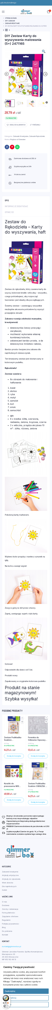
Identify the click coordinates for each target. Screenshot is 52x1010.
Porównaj (36, 125)
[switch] (5, 1006)
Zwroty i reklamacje (10, 909)
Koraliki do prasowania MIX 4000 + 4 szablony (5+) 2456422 (13, 784)
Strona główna (11, 18)
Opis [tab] (7, 200)
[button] (16, 125)
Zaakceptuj (10, 991)
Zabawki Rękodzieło (37, 136)
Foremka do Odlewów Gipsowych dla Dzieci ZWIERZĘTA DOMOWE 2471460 (38, 738)
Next (46, 102)
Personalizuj (10, 998)
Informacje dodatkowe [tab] (16, 206)
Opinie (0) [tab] (9, 212)
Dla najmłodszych (9, 886)
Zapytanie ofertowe (10, 916)
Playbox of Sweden (17, 139)
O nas (4, 902)
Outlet (4, 890)
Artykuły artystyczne (10, 875)
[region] (26, 986)
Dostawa (5, 905)
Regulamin (6, 920)
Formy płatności (8, 913)
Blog (4, 927)
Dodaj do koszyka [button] (14, 756)
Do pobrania (7, 931)
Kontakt (5, 935)
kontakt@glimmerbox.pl (11, 946)
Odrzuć (8, 1004)
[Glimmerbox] (26, 12)
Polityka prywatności (10, 924)
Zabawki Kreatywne (12, 23)
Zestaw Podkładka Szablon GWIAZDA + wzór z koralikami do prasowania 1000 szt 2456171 (37, 784)
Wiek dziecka (7, 883)
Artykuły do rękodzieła (11, 879)
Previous (5, 102)
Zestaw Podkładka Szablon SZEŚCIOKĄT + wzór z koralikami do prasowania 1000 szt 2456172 (13, 738)
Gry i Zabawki (10, 21)
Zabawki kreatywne (10, 872)
